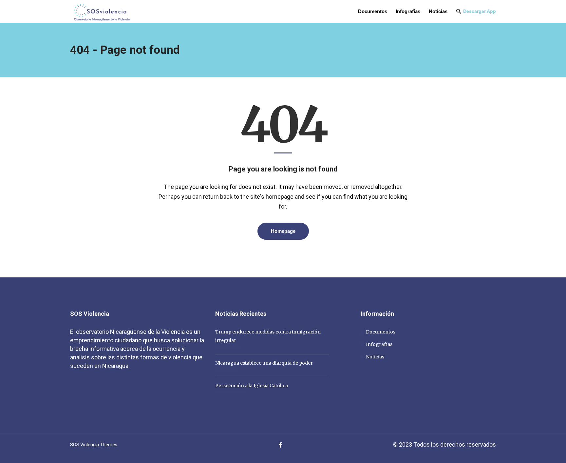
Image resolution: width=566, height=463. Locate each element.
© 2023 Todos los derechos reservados (444, 444)
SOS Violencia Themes (93, 444)
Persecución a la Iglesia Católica (251, 386)
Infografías (379, 344)
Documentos (380, 332)
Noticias (375, 357)
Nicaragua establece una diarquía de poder (264, 363)
